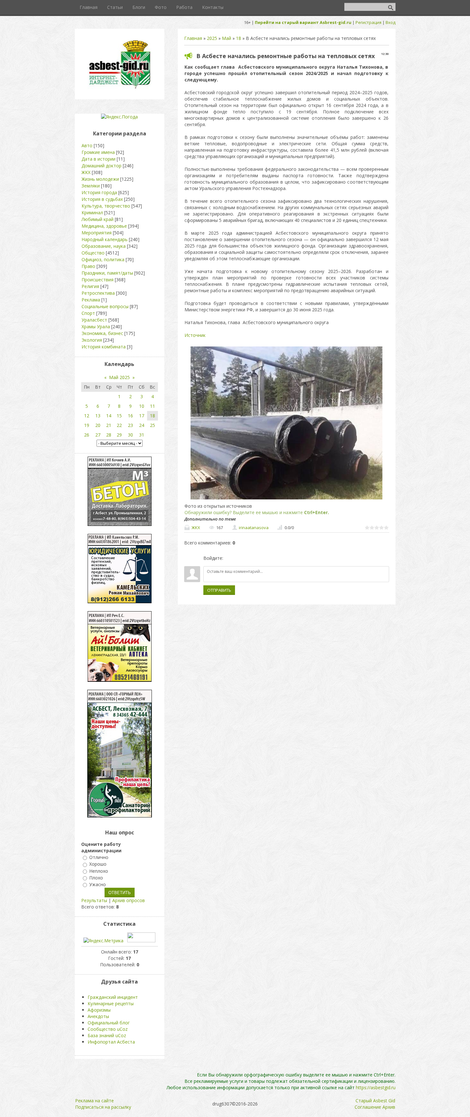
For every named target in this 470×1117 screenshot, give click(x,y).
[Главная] (120, 88)
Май (226, 38)
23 (130, 425)
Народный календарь (105, 239)
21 (108, 425)
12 (86, 416)
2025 (212, 38)
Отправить (219, 590)
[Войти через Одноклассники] (262, 558)
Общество (93, 253)
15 (119, 416)
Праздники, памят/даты (107, 273)
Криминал (92, 212)
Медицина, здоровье (104, 226)
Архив (388, 1107)
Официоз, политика (103, 259)
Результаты (94, 900)
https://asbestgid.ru (376, 1087)
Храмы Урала (96, 326)
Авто (87, 145)
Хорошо (97, 864)
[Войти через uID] (229, 558)
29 (119, 435)
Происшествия (98, 280)
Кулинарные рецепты (111, 1003)
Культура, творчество (106, 206)
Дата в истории (98, 159)
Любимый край (98, 219)
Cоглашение (368, 1107)
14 (108, 416)
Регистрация (368, 22)
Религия (90, 286)
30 (130, 435)
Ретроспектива (98, 293)
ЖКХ (196, 527)
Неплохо (98, 871)
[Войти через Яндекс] (251, 558)
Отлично (98, 857)
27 (97, 435)
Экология (92, 340)
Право (88, 266)
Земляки (91, 186)
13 (97, 416)
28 (108, 435)
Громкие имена (98, 152)
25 (152, 425)
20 (97, 425)
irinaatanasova (254, 527)
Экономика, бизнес (102, 333)
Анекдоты (98, 1016)
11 (152, 406)
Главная (193, 38)
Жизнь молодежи (100, 179)
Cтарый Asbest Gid (375, 1101)
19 (86, 425)
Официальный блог (109, 1023)
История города (99, 192)
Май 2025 (119, 377)
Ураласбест (94, 320)
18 (238, 38)
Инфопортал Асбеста (111, 1042)
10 (141, 406)
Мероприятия (97, 233)
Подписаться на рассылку (103, 1107)
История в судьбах (102, 199)
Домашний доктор (101, 166)
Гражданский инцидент (113, 997)
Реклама (91, 300)
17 (141, 416)
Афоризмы (99, 1010)
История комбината (104, 347)
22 (119, 425)
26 (86, 435)
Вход (391, 22)
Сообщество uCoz (108, 1029)
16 (130, 416)
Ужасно (97, 884)
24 (141, 425)
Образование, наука (104, 246)
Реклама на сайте (94, 1101)
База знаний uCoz (107, 1035)
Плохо (96, 878)
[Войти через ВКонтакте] (240, 558)
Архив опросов (128, 900)
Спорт (88, 313)
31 (141, 435)
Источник (195, 335)
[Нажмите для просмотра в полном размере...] (286, 499)
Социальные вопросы (105, 306)
